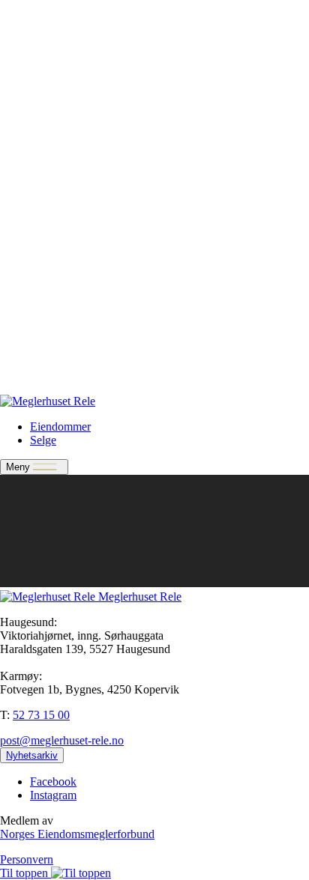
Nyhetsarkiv (59, 265)
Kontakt (49, 91)
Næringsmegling (69, 64)
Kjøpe (44, 238)
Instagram (53, 795)
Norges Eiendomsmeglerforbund (77, 834)
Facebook (53, 781)
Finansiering (59, 77)
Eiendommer (60, 37)
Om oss (48, 252)
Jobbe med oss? (67, 375)
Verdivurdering (65, 335)
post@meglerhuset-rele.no (62, 740)
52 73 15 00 (41, 714)
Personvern (26, 859)
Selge (43, 50)
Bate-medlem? (64, 348)
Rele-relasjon (61, 362)
